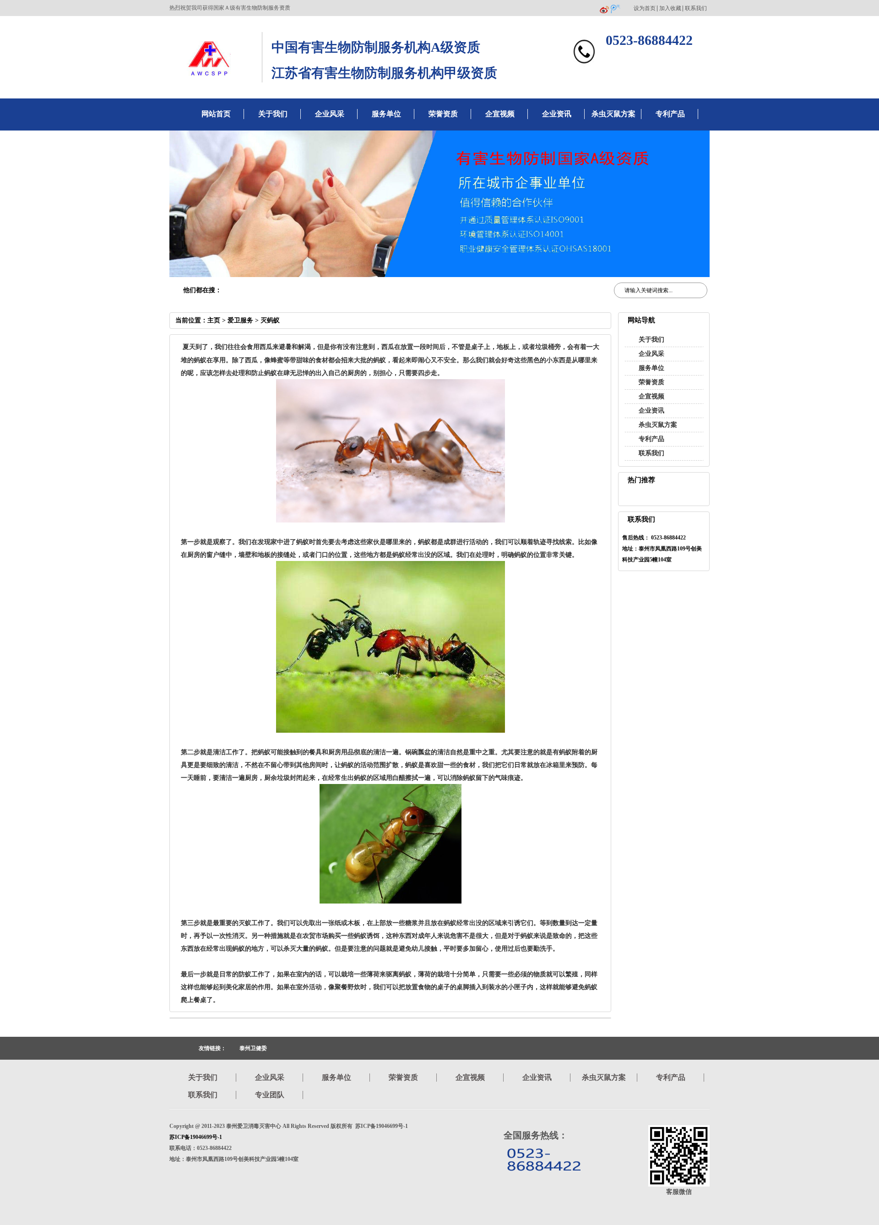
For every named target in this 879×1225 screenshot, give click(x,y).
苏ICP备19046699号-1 (195, 1137)
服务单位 (386, 114)
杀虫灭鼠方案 (613, 114)
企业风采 (329, 114)
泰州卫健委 (253, 1048)
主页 (213, 320)
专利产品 (670, 114)
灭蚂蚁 (270, 320)
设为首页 (645, 8)
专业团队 (269, 1095)
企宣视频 (500, 114)
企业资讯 (556, 114)
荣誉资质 (443, 114)
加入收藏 (670, 8)
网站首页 (216, 114)
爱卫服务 (240, 320)
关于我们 (273, 114)
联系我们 (696, 8)
